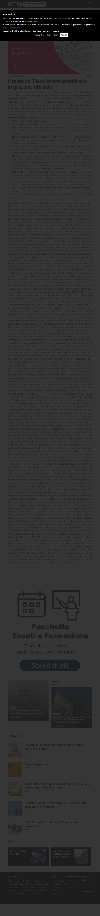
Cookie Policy (33, 21)
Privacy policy (38, 35)
